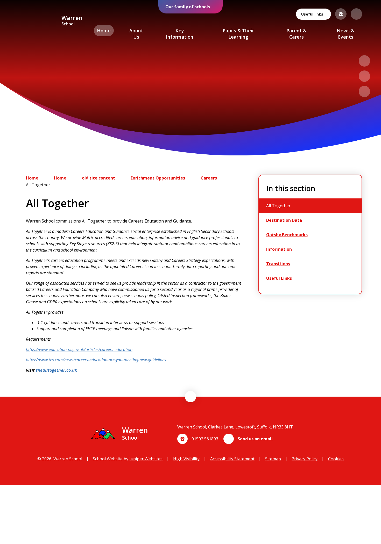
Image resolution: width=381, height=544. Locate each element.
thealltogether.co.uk (56, 370)
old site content (98, 178)
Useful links (312, 14)
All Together (38, 185)
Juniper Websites (146, 459)
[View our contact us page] (341, 14)
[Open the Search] (356, 14)
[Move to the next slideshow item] (364, 76)
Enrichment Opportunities (158, 178)
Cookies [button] (336, 459)
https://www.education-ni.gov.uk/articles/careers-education (79, 349)
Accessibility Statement (232, 459)
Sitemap (273, 459)
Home (32, 178)
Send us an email (255, 439)
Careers (209, 178)
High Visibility (186, 459)
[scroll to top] (190, 396)
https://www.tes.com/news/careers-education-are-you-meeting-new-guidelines (96, 360)
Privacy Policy (305, 459)
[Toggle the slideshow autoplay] (364, 91)
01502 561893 (205, 439)
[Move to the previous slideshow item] (364, 61)
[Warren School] (38, 21)
